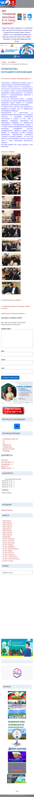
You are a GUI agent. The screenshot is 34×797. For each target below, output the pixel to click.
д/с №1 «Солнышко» (9, 539)
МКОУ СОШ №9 (7, 535)
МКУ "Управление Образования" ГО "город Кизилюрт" (9, 17)
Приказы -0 (4, 466)
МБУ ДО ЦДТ (7, 537)
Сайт (2, 368)
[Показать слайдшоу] (8, 152)
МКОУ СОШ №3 (7, 525)
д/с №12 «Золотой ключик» (11, 559)
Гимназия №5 (7, 529)
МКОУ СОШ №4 (7, 527)
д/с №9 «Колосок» (8, 553)
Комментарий (6, 329)
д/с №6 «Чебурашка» (9, 547)
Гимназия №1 (7, 521)
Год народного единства (10, 439)
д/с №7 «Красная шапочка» (11, 549)
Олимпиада (6, 451)
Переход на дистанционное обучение (13, 313)
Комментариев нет (25, 79)
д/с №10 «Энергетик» (9, 555)
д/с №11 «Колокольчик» (10, 557)
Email (3, 359)
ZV (3, 441)
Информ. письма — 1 (7, 468)
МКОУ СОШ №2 (7, 523)
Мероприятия (7, 445)
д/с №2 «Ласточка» (8, 541)
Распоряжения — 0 (7, 464)
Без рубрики (17, 300)
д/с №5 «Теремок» (8, 545)
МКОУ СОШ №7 (7, 531)
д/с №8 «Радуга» (8, 551)
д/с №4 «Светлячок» (9, 543)
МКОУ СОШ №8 (7, 533)
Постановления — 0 (7, 462)
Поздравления (7, 447)
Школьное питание (8, 449)
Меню (18, 56)
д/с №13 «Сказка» (8, 561)
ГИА (4, 443)
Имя (3, 351)
